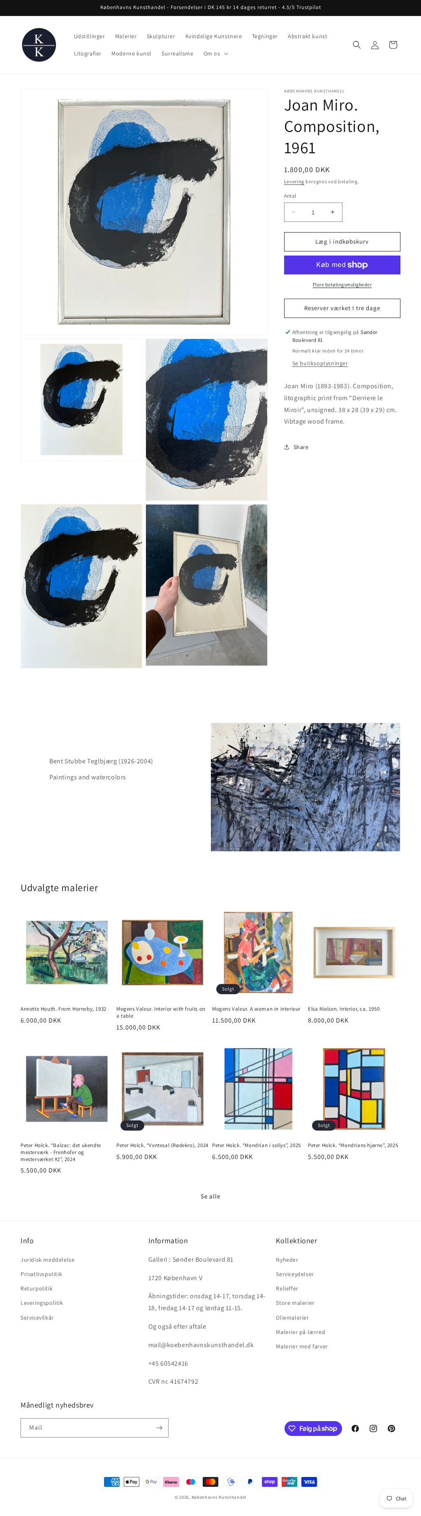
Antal (290, 195)
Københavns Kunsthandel (219, 1497)
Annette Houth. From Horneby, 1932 (63, 1009)
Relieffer (287, 1288)
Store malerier (295, 1302)
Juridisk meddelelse (47, 1259)
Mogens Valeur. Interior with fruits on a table (161, 1012)
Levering (294, 181)
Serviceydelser (295, 1274)
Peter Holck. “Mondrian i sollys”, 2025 (256, 1145)
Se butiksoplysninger (320, 363)
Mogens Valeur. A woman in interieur (256, 1009)
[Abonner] (159, 1428)
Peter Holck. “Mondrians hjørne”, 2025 (353, 1145)
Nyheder (287, 1259)
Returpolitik (37, 1288)
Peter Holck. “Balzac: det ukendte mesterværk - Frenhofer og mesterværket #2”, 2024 (61, 1152)
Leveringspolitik (42, 1302)
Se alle (210, 1196)
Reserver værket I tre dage (342, 308)
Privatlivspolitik (41, 1274)
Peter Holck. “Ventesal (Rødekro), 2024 (162, 1145)
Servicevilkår (37, 1317)
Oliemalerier (292, 1317)
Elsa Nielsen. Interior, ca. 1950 (343, 1009)
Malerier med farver (302, 1346)
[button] (215, 53)
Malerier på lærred (300, 1332)
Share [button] (301, 447)
